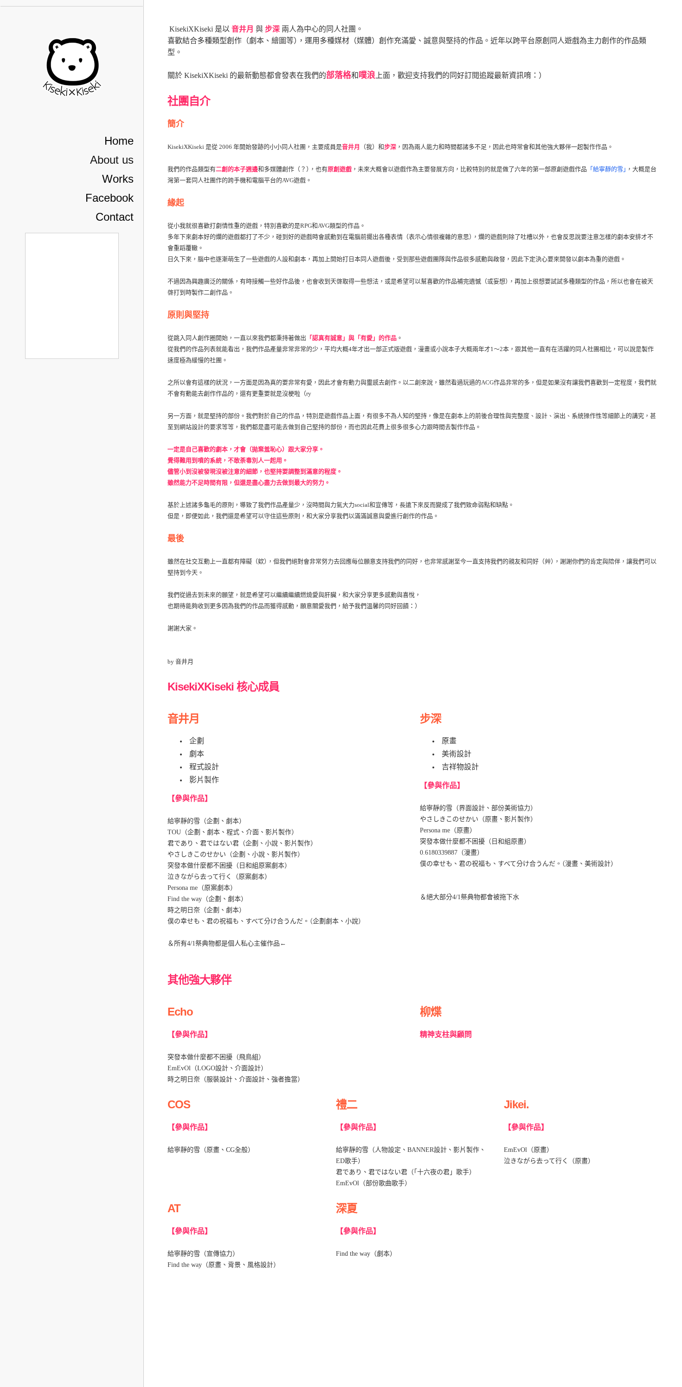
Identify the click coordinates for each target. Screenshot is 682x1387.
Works (118, 179)
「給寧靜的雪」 (606, 169)
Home (119, 140)
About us (112, 159)
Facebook (109, 198)
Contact (115, 217)
